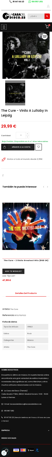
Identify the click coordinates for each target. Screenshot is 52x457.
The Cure (14, 309)
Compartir (3, 175)
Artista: (6, 309)
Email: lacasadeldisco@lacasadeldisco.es (23, 404)
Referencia (8, 315)
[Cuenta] (48, 6)
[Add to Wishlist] (38, 147)
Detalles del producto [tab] (26, 293)
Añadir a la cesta (21, 147)
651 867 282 (37, 1)
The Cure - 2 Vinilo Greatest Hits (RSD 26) (26, 260)
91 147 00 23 (18, 1)
